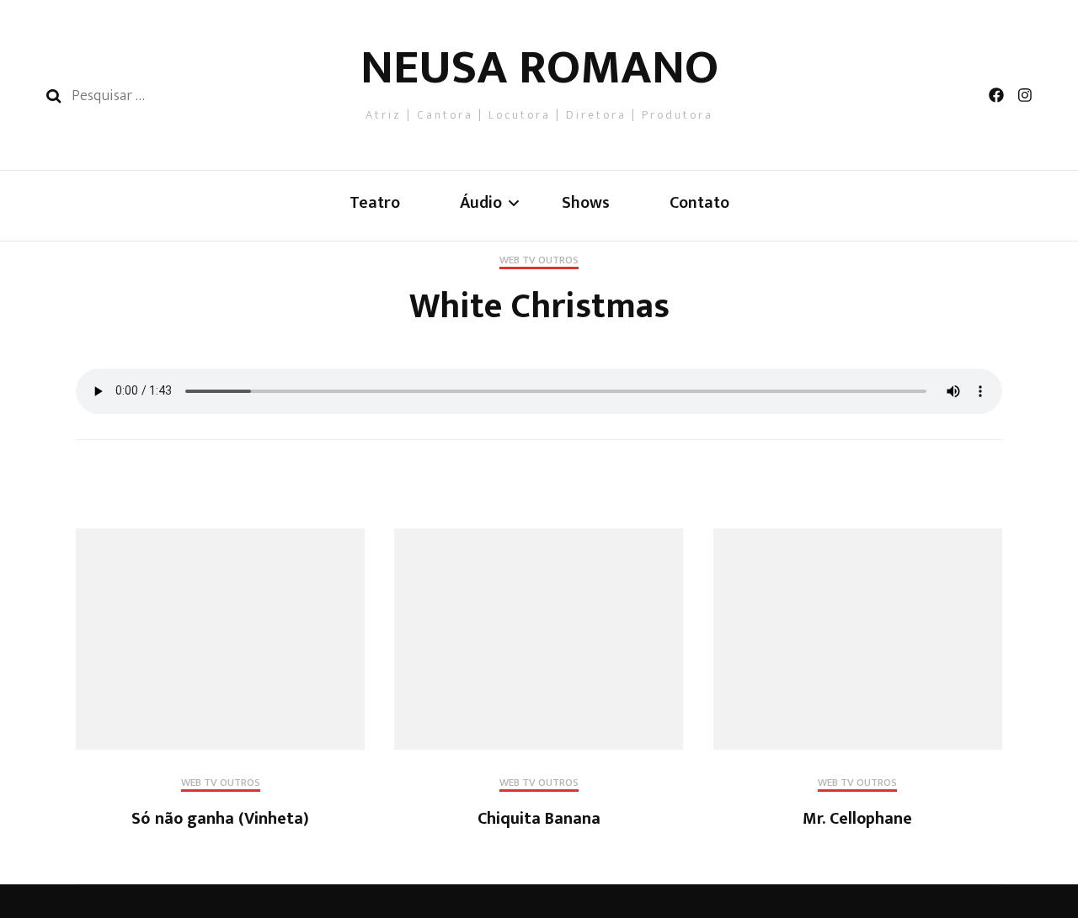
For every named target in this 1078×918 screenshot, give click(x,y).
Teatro (375, 203)
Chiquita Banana (539, 818)
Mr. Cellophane (857, 818)
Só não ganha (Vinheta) (220, 818)
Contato (699, 203)
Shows (586, 203)
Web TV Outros (539, 261)
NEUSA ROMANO (539, 68)
